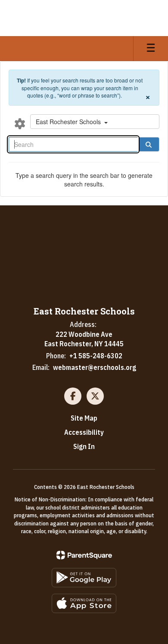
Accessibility (84, 432)
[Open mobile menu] (151, 48)
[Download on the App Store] (84, 603)
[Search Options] (19, 123)
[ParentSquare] (84, 555)
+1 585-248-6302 (95, 355)
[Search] (148, 144)
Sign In (84, 446)
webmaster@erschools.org (94, 367)
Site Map (84, 418)
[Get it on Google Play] (84, 577)
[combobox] (94, 121)
